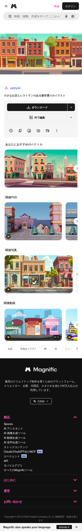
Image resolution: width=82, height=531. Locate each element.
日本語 (41, 401)
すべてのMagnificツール (18, 470)
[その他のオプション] (56, 130)
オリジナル (26, 33)
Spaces (8, 424)
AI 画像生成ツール (15, 433)
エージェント (15, 456)
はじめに (10, 480)
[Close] (76, 527)
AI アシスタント (13, 428)
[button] (41, 401)
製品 (7, 417)
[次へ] (77, 169)
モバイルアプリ (13, 465)
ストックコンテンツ (16, 447)
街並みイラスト (28, 348)
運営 (7, 490)
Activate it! (64, 527)
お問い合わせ (13, 501)
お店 (10, 348)
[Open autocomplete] (8, 16)
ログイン (70, 6)
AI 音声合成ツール (15, 442)
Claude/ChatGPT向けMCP (23, 451)
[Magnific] (41, 370)
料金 (56, 6)
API (6, 461)
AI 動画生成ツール (15, 438)
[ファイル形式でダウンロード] (71, 107)
